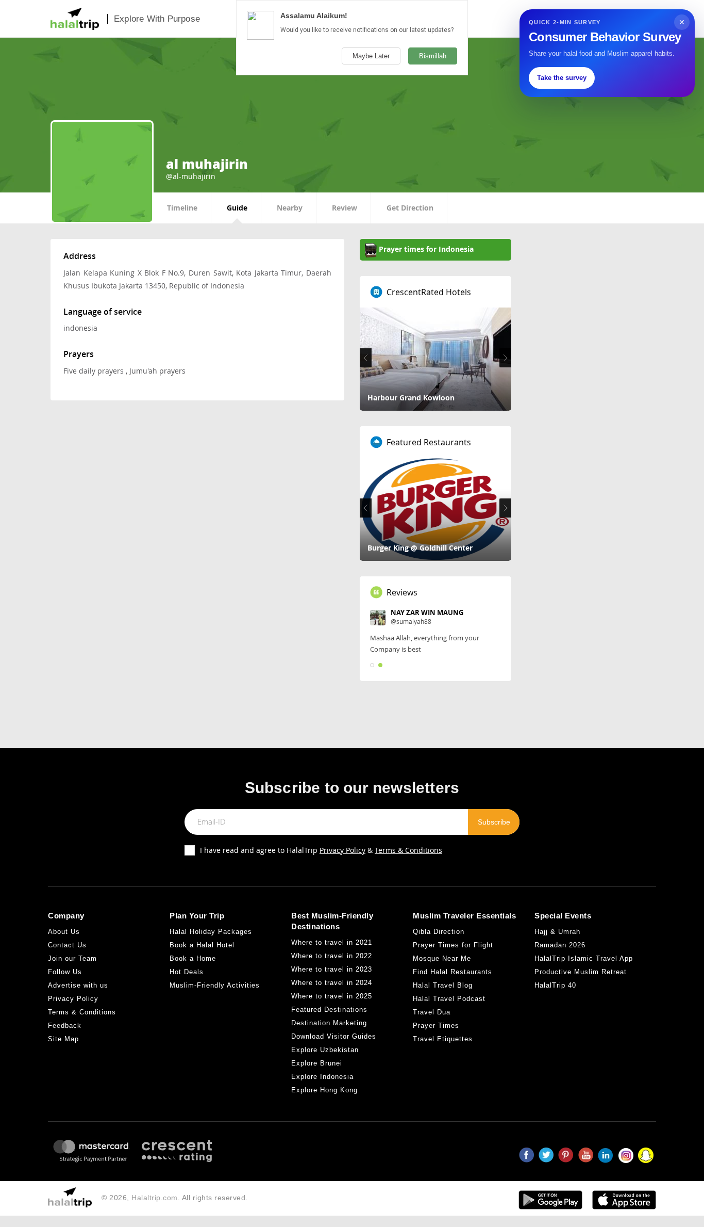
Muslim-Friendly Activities (215, 985)
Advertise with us (78, 985)
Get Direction (410, 208)
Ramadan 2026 (559, 945)
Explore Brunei (316, 1063)
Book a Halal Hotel (202, 945)
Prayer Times (436, 1025)
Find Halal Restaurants (452, 972)
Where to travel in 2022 (331, 956)
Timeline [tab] (182, 208)
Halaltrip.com (154, 1197)
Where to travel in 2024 (331, 983)
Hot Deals (187, 972)
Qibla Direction (438, 931)
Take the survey (561, 78)
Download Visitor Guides (333, 1036)
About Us (64, 931)
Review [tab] (344, 208)
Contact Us (67, 945)
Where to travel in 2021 (331, 942)
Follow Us (65, 972)
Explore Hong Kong (324, 1090)
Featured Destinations (329, 1009)
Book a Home (193, 958)
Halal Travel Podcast (449, 999)
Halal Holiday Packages (211, 931)
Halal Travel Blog (443, 985)
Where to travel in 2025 (331, 996)
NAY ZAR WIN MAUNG (427, 612)
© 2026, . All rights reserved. (175, 1197)
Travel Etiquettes (443, 1039)
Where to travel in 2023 (331, 969)
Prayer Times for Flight (453, 945)
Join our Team (72, 958)
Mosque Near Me (442, 958)
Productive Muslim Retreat (580, 972)
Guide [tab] (237, 208)
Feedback (64, 1025)
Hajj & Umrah (557, 931)
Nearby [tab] (290, 208)
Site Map (63, 1039)
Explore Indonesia (322, 1076)
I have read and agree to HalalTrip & (321, 850)
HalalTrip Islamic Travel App (583, 958)
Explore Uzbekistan (325, 1050)
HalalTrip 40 (555, 985)
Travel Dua (431, 1012)
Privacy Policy (342, 850)
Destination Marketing (329, 1023)
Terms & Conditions (408, 850)
